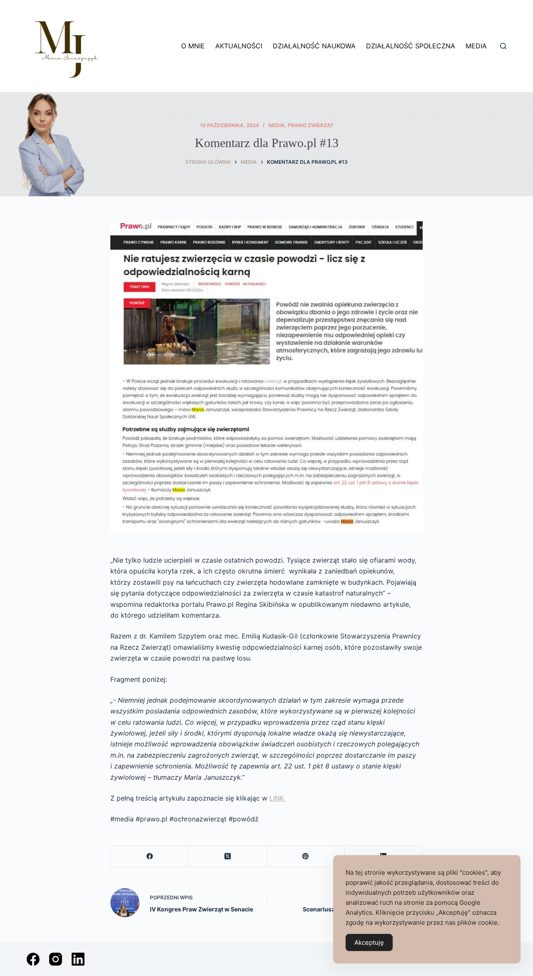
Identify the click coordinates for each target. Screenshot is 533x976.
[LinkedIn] (78, 959)
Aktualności (238, 46)
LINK (277, 798)
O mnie (193, 46)
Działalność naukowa (314, 46)
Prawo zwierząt (311, 125)
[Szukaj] (503, 46)
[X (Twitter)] (227, 856)
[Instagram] (55, 959)
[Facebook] (150, 856)
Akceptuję (369, 942)
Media (476, 46)
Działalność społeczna (410, 46)
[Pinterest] (306, 856)
